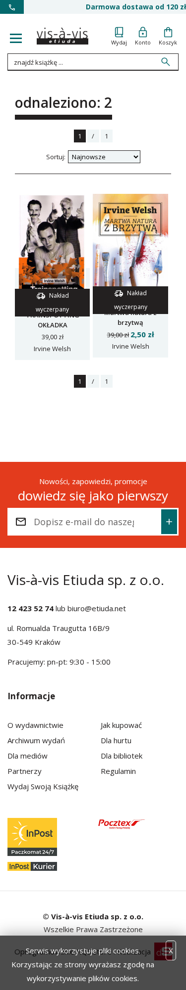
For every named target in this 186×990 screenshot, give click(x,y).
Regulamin (118, 771)
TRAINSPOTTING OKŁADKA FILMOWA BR (52, 325)
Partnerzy (24, 771)
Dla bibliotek (121, 756)
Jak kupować (121, 725)
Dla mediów (27, 756)
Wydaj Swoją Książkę (42, 786)
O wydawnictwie (35, 725)
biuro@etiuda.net (96, 608)
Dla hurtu (116, 740)
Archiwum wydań (36, 740)
